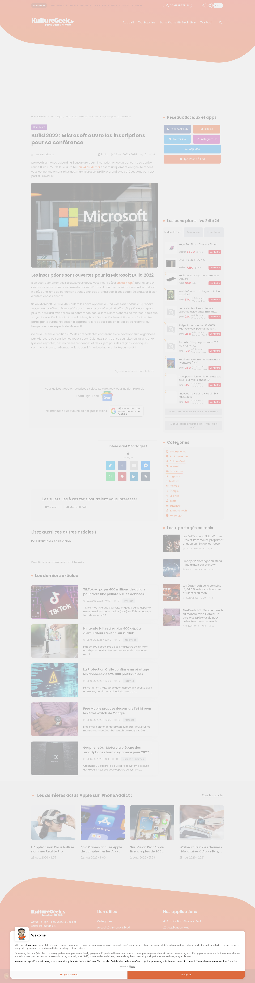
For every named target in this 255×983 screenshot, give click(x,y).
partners (32, 945)
